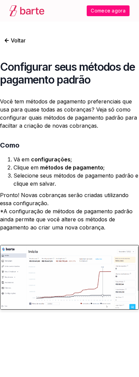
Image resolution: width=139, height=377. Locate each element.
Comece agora (108, 10)
